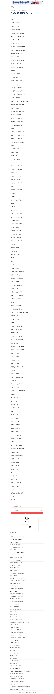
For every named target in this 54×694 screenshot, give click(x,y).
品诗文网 (13, 10)
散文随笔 (24, 10)
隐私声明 (27, 692)
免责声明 (23, 692)
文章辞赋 (18, 10)
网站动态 (34, 692)
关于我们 (19, 692)
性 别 (13, 508)
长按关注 (26, 526)
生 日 (13, 510)
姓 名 (13, 506)
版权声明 (30, 692)
